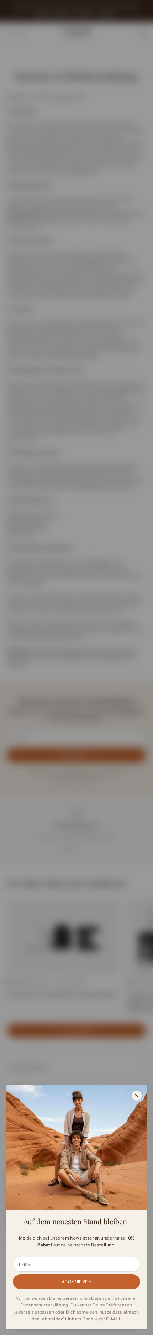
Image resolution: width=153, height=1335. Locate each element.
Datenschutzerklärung (44, 1305)
